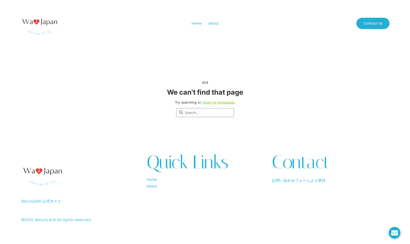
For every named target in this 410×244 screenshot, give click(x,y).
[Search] (180, 112)
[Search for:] (205, 112)
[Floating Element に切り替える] (394, 233)
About (213, 23)
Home (197, 23)
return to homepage (218, 102)
